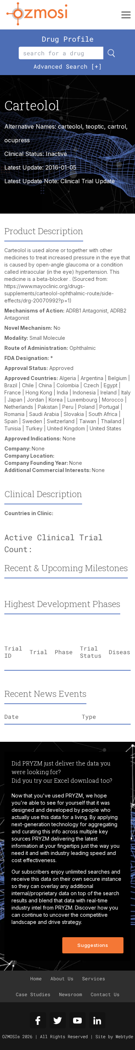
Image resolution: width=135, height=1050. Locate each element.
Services (93, 978)
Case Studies (33, 994)
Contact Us (105, 994)
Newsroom (70, 994)
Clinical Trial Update (87, 181)
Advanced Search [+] (67, 66)
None (38, 448)
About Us (61, 978)
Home (36, 978)
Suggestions (92, 945)
